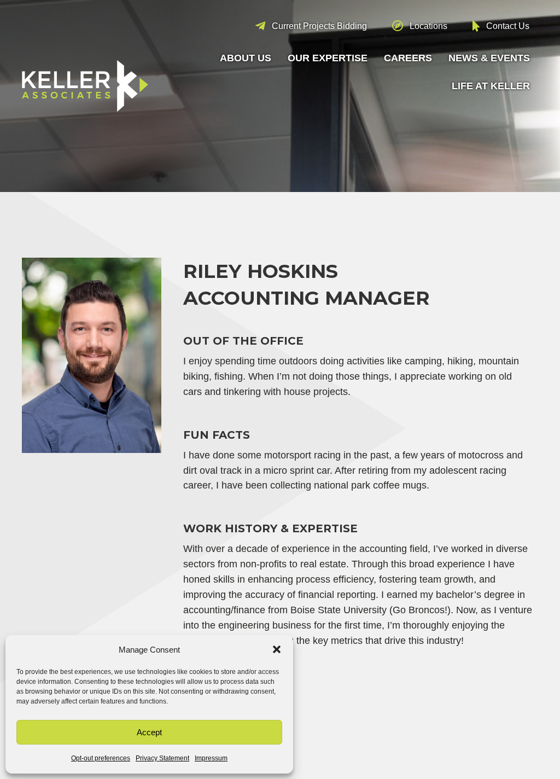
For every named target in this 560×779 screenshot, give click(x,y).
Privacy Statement (162, 758)
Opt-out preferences (100, 758)
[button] (276, 649)
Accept (149, 732)
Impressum (211, 758)
